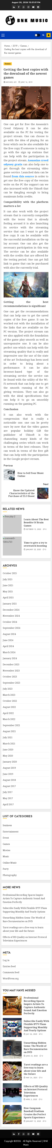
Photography (10, 875)
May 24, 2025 (31, 1078)
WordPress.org (11, 978)
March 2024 (9, 652)
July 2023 (7, 688)
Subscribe (48, 35)
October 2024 (10, 621)
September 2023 (11, 682)
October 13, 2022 (33, 529)
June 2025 (8, 585)
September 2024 (11, 627)
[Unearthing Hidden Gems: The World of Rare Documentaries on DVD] (12, 1049)
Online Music (10, 862)
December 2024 (11, 609)
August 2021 (9, 731)
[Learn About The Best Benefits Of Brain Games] (12, 524)
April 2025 (8, 597)
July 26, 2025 (31, 1034)
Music (6, 856)
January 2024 (10, 658)
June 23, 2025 (32, 1056)
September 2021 (11, 725)
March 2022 (9, 719)
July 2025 (7, 579)
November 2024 (11, 615)
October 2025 (10, 573)
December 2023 (11, 664)
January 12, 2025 (33, 1121)
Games (8, 63)
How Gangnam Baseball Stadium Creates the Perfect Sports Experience (35, 1113)
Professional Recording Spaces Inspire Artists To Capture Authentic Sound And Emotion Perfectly (24, 898)
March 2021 (9, 743)
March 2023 (9, 694)
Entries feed (9, 966)
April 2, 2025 (31, 1099)
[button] (3, 35)
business (7, 825)
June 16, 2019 (27, 82)
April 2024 (8, 646)
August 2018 (9, 780)
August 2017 (9, 786)
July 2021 (7, 737)
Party (6, 868)
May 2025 (8, 591)
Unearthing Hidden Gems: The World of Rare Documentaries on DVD (35, 1047)
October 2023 (10, 676)
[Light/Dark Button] (37, 35)
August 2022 (9, 707)
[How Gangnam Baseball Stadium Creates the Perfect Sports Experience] (12, 1114)
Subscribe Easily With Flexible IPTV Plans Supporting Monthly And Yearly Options (36, 1026)
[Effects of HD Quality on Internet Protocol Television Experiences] (12, 1092)
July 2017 (7, 792)
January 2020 (10, 761)
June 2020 (8, 749)
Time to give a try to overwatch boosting (35, 544)
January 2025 (10, 603)
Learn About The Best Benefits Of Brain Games (36, 522)
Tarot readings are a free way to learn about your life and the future (36, 1069)
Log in (6, 960)
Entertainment (10, 831)
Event (6, 837)
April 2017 (8, 804)
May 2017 (8, 798)
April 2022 (8, 713)
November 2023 (11, 670)
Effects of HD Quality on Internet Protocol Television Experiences (25, 939)
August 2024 (9, 634)
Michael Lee (11, 82)
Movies (6, 850)
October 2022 (10, 700)
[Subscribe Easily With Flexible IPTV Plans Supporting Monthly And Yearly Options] (12, 1027)
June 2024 (8, 640)
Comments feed (11, 972)
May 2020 (8, 755)
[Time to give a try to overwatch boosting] (12, 546)
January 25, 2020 (33, 550)
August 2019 (9, 767)
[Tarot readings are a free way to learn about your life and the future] (12, 1071)
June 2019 (8, 774)
